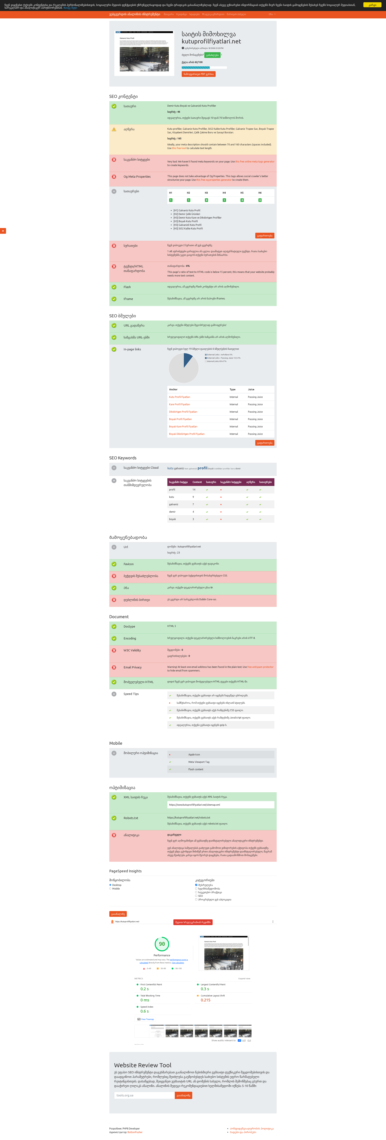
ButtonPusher (135, 1132)
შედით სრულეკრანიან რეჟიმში (193, 922)
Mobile (116, 888)
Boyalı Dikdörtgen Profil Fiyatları (187, 434)
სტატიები (194, 14)
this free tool (179, 148)
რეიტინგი (181, 14)
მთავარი (169, 14)
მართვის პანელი (236, 14)
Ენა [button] (271, 14)
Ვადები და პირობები (243, 1132)
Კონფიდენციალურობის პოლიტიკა (252, 1128)
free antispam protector (260, 667)
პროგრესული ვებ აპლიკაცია (214, 899)
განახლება (212, 55)
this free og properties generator (214, 179)
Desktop (116, 885)
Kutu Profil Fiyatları (179, 397)
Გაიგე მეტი (70, 7)
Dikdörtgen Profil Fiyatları (183, 411)
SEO (200, 895)
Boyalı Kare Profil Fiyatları (183, 426)
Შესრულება (205, 885)
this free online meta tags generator (254, 161)
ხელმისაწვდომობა (209, 888)
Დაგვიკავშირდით (213, 14)
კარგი (372, 5)
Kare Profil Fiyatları (179, 404)
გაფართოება (264, 235)
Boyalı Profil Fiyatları (180, 419)
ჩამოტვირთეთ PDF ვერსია (199, 74)
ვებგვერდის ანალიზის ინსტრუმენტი (134, 14)
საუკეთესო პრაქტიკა (210, 892)
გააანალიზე (118, 914)
